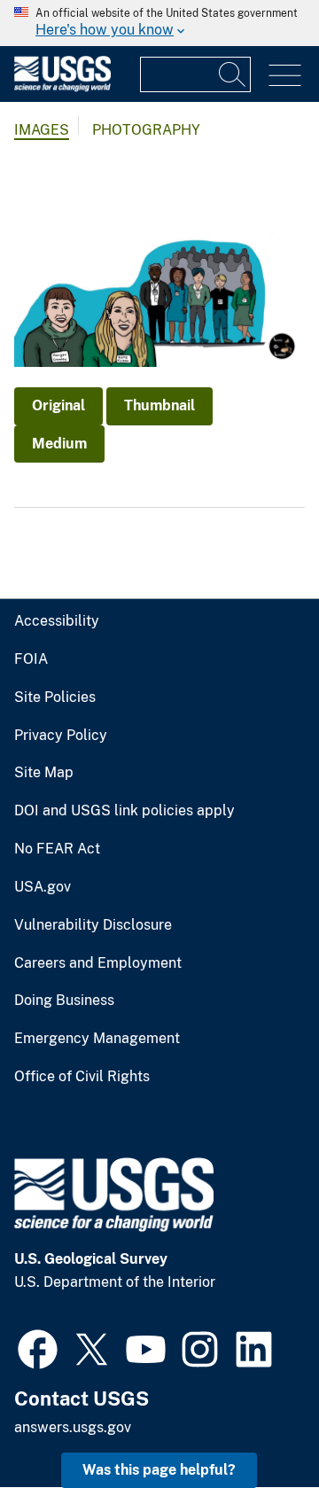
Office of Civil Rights (82, 1077)
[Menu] (285, 76)
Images (41, 129)
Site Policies (55, 697)
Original (58, 405)
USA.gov (42, 887)
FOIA (31, 659)
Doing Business (64, 1001)
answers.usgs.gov (72, 1427)
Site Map (44, 773)
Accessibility (56, 621)
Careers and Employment (98, 963)
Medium (59, 443)
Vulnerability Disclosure (93, 925)
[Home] (62, 87)
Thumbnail (159, 405)
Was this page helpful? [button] (159, 1469)
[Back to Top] (255, 1424)
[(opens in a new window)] (37, 1347)
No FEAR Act (57, 849)
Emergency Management (97, 1039)
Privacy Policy (60, 736)
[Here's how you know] (159, 23)
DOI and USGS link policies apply (124, 811)
